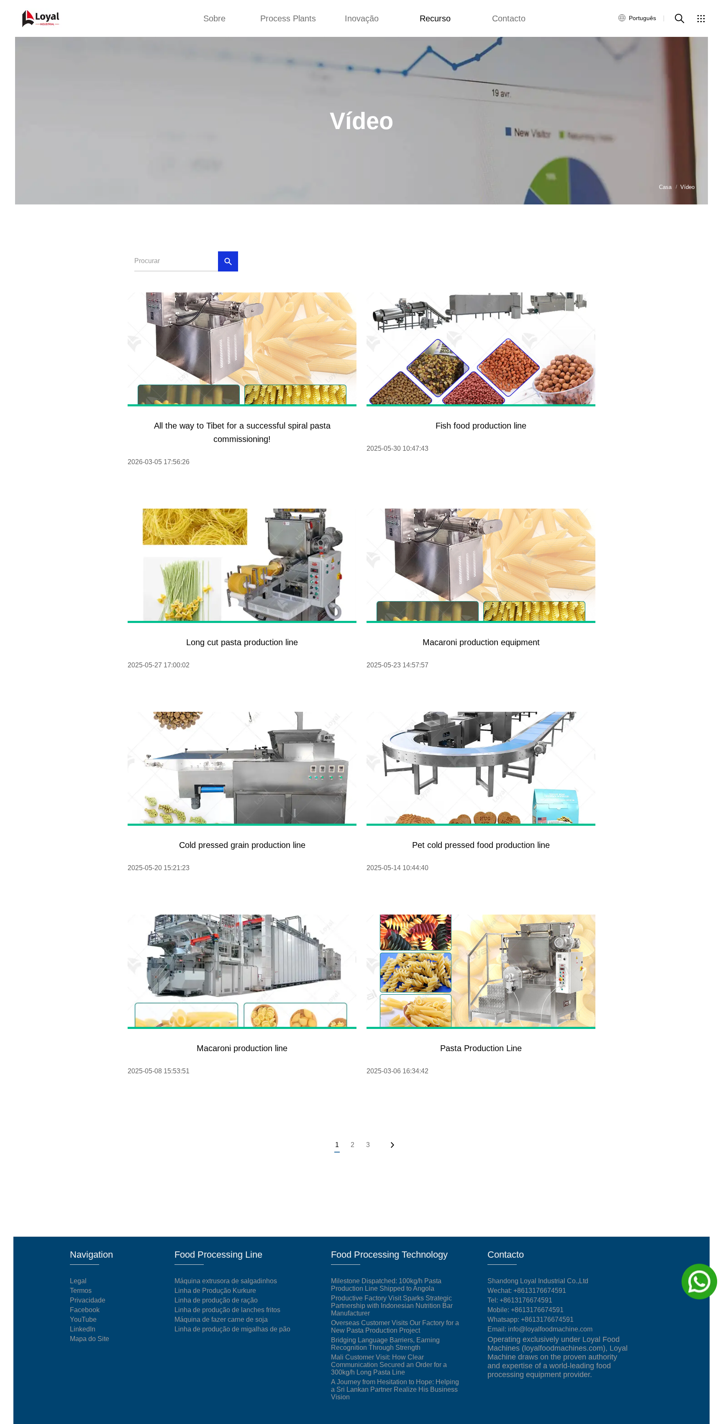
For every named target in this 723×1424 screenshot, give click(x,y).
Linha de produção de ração (216, 1300)
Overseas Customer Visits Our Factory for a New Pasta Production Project (395, 1326)
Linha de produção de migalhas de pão (232, 1329)
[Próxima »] (392, 1145)
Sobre (214, 18)
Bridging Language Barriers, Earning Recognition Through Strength (385, 1343)
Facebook (85, 1309)
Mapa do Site (89, 1338)
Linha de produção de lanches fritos (227, 1309)
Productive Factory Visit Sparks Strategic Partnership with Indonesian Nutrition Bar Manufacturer (392, 1306)
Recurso (435, 18)
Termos (81, 1290)
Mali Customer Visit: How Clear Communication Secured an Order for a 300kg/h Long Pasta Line (389, 1365)
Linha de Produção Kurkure (215, 1290)
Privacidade (87, 1300)
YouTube (83, 1319)
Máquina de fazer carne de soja (221, 1319)
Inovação (362, 18)
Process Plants (288, 18)
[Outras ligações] (701, 18)
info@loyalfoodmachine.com (550, 1329)
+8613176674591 (526, 1300)
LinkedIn (82, 1329)
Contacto (509, 18)
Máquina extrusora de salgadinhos (225, 1280)
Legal (78, 1280)
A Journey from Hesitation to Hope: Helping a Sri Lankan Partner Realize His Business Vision (395, 1389)
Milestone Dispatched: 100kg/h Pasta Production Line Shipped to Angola (386, 1284)
